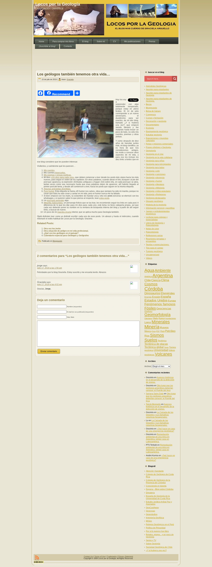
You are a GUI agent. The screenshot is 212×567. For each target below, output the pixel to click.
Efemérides (168, 293)
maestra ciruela (64, 212)
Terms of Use (99, 556)
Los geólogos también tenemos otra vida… (73, 74)
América (148, 276)
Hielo (155, 318)
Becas (149, 104)
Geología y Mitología (155, 188)
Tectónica (162, 341)
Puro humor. (49, 191)
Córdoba (153, 288)
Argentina (162, 275)
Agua (149, 270)
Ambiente (163, 270)
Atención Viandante (155, 471)
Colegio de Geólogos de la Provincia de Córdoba (158, 481)
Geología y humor (154, 181)
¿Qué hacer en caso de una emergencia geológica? (160, 430)
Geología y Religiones (156, 194)
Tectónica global (154, 347)
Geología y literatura (155, 184)
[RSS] (37, 558)
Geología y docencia (155, 177)
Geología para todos (155, 167)
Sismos (157, 335)
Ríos (147, 335)
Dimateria (150, 493)
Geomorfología (157, 314)
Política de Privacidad (155, 528)
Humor (162, 318)
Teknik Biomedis (153, 404)
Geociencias (163, 308)
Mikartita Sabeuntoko (53, 203)
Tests (166, 347)
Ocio (154, 331)
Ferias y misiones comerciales (159, 144)
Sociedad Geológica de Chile (159, 547)
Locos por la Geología (57, 4)
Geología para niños (155, 161)
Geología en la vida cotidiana (159, 157)
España (166, 296)
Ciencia (155, 280)
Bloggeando (57, 241)
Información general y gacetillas (160, 208)
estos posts (104, 198)
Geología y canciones (155, 174)
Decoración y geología (156, 121)
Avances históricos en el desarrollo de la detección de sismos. (160, 379)
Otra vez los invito (52, 228)
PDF (158, 331)
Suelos (150, 340)
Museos (164, 327)
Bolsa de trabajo (153, 111)
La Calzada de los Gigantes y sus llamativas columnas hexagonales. (159, 414)
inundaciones (170, 318)
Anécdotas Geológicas (156, 86)
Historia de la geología (156, 205)
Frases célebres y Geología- (158, 147)
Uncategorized (152, 255)
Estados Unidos (155, 300)
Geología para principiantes (158, 164)
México (147, 331)
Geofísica (148, 311)
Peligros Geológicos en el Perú (160, 524)
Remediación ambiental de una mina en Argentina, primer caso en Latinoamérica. (157, 438)
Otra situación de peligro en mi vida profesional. (66, 231)
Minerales (161, 322)
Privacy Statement (125, 556)
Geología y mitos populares (158, 191)
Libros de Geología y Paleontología (155, 224)
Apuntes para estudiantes (157, 89)
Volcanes (163, 354)
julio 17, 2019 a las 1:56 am (49, 268)
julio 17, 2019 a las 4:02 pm (49, 284)
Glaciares (148, 318)
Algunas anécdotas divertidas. (57, 189)
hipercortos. (60, 173)
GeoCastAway (152, 507)
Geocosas (150, 511)
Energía (148, 297)
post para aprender (55, 200)
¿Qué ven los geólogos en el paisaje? (61, 233)
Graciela (70, 79)
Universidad (161, 350)
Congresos (151, 114)
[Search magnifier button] (175, 79)
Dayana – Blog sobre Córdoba (159, 489)
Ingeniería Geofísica (155, 518)
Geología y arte (153, 171)
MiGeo (149, 521)
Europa (172, 300)
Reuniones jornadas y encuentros (156, 240)
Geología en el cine (154, 154)
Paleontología (152, 232)
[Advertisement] (94, 56)
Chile (147, 280)
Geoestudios (151, 514)
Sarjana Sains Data (154, 394)
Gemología (151, 151)
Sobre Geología (153, 544)
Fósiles (150, 308)
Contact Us (88, 556)
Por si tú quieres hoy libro (157, 531)
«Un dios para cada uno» (62, 177)
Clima (165, 280)
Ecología (150, 128)
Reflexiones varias (154, 235)
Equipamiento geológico (157, 131)
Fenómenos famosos (159, 304)
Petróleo (170, 331)
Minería (151, 326)
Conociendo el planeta (156, 486)
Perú (162, 331)
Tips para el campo (154, 248)
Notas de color (152, 229)
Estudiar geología (154, 135)
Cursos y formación (154, 118)
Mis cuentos (49, 170)
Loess (147, 322)
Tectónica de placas (156, 343)
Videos (149, 258)
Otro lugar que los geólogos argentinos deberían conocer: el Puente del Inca (159, 388)
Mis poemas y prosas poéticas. (57, 175)
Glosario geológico (154, 201)
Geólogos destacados (156, 198)
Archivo (147, 366)
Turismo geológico (154, 251)
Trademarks (112, 556)
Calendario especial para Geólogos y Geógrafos (66, 235)
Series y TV (151, 540)
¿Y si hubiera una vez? (156, 550)
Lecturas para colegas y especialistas (156, 218)
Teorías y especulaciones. (157, 244)
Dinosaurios (152, 293)
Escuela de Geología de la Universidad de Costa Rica (158, 497)
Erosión (156, 296)
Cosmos (151, 284)
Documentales (152, 125)
